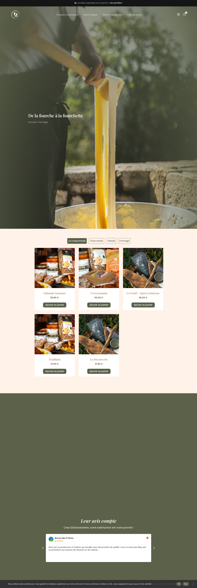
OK (179, 584)
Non (186, 584)
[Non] (193, 584)
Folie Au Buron (134, 14)
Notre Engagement (112, 14)
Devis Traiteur (90, 14)
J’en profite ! (115, 2)
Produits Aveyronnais (67, 14)
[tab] (77, 241)
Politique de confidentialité (164, 584)
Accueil (32, 122)
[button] (43, 548)
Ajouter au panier (54, 304)
